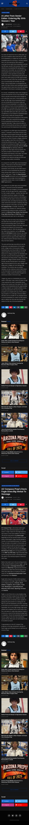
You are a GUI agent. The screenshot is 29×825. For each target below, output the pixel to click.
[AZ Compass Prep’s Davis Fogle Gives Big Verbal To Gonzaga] (14, 516)
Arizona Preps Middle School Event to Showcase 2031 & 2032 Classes (12, 452)
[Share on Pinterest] (21, 31)
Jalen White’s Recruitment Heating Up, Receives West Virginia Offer (12, 363)
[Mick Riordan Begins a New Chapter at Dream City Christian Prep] (14, 397)
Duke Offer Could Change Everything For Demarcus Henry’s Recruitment (12, 341)
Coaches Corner (5, 12)
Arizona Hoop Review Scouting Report (10, 485)
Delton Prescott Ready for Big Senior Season (14, 385)
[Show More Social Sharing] (26, 31)
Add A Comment (14, 460)
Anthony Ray (9, 24)
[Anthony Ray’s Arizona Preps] (14, 3)
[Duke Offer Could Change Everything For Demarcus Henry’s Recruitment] (14, 331)
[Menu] (2, 3)
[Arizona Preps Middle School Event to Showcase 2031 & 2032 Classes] (14, 442)
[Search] (27, 3)
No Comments (18, 26)
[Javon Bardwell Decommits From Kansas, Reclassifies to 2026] (14, 420)
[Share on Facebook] (5, 31)
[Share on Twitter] (13, 31)
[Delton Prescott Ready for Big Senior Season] (14, 376)
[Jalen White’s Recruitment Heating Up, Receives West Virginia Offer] (14, 354)
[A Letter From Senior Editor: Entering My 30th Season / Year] (14, 43)
